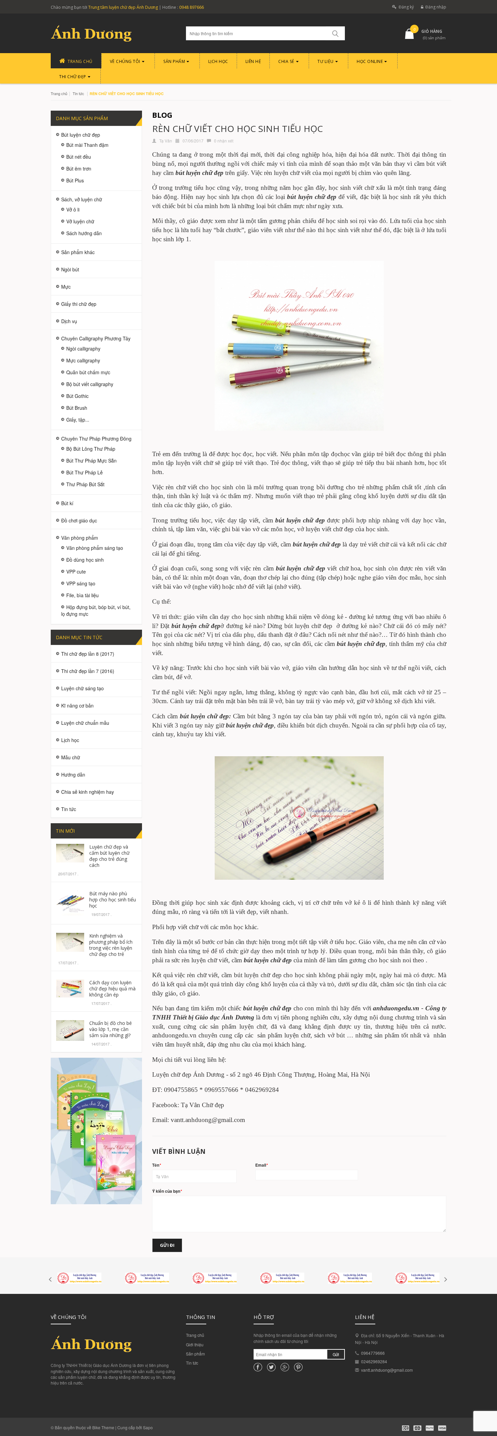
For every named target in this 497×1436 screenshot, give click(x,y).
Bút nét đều (78, 156)
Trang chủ (195, 1335)
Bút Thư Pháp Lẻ (84, 472)
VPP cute (76, 571)
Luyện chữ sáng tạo (82, 688)
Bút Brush (76, 407)
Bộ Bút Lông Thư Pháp (90, 448)
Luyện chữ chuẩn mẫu (85, 722)
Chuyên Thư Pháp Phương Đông (96, 438)
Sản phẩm (195, 1353)
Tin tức (78, 93)
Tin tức (192, 1363)
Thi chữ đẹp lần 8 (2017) (87, 653)
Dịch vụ (69, 321)
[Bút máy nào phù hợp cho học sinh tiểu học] (70, 902)
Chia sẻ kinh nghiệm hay (87, 791)
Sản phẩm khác (78, 252)
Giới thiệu (195, 1344)
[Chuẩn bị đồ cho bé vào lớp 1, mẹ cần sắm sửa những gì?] (70, 1030)
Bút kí (67, 503)
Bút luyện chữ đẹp (80, 134)
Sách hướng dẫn (84, 233)
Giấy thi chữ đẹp (78, 303)
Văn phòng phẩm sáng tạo (94, 547)
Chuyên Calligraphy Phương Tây (96, 338)
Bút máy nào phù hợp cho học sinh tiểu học (112, 899)
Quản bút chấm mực (88, 372)
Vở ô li (72, 209)
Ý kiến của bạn (167, 1191)
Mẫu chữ (70, 757)
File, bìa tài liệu (82, 595)
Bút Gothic (77, 395)
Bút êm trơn (78, 168)
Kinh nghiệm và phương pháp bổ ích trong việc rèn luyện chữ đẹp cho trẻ (111, 945)
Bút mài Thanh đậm (87, 144)
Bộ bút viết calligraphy (89, 384)
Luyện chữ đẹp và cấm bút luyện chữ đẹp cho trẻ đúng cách (109, 856)
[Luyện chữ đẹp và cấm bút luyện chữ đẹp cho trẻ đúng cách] (70, 852)
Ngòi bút (70, 269)
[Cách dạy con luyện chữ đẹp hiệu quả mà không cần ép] (70, 988)
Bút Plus (75, 180)
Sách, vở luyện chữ (81, 199)
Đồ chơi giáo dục (79, 520)
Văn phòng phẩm (79, 537)
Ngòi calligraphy (83, 348)
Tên (156, 1165)
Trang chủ (59, 93)
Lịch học (70, 740)
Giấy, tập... (77, 419)
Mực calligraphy (83, 360)
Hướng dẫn (73, 774)
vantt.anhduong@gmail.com (387, 1370)
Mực (66, 286)
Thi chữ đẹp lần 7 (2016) (87, 671)
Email (261, 1165)
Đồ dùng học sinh (85, 559)
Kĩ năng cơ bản (77, 705)
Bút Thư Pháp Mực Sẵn (91, 460)
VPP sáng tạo (80, 583)
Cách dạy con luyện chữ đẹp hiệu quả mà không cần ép (112, 988)
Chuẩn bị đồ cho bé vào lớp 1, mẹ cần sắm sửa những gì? (110, 1029)
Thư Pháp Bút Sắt (85, 484)
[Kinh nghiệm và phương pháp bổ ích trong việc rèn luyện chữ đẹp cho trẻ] (70, 941)
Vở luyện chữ (80, 221)
